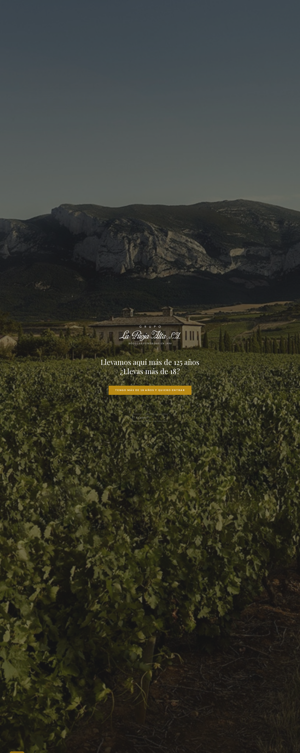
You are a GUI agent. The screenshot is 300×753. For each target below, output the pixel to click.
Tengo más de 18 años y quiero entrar (150, 390)
